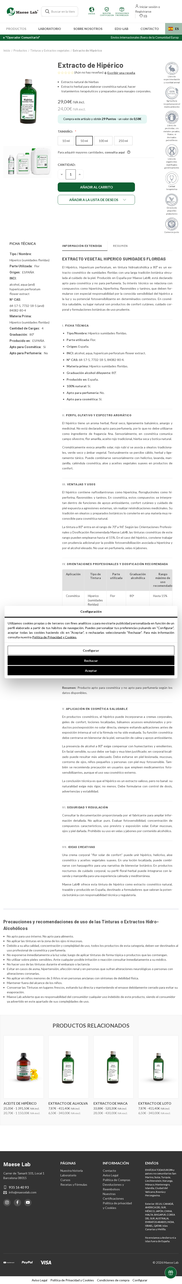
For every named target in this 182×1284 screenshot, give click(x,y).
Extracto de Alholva (68, 1103)
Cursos (65, 1180)
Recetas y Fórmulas (73, 1184)
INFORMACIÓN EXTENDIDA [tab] (82, 246)
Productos (16, 29)
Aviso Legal (110, 1175)
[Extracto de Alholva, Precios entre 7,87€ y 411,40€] (68, 1067)
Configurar (91, 650)
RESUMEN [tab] (120, 246)
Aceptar (91, 670)
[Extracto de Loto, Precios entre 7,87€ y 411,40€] (158, 1067)
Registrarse (143, 11)
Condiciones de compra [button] (113, 1280)
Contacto (149, 29)
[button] (119, 73)
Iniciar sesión (148, 7)
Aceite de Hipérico (20, 1103)
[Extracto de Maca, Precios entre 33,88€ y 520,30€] (113, 1067)
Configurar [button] (140, 1280)
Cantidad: (67, 165)
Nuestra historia (71, 1170)
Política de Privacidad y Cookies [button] (72, 1280)
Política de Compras (116, 1180)
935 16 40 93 (19, 1187)
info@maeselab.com (22, 1192)
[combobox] (173, 28)
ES (177, 29)
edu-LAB (121, 29)
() (145, 16)
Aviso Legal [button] (39, 1280)
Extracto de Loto (154, 1103)
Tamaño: (66, 131)
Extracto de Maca (110, 1103)
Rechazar (91, 660)
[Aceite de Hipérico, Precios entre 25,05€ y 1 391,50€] (23, 1067)
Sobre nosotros (87, 29)
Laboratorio (49, 29)
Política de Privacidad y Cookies (54, 637)
